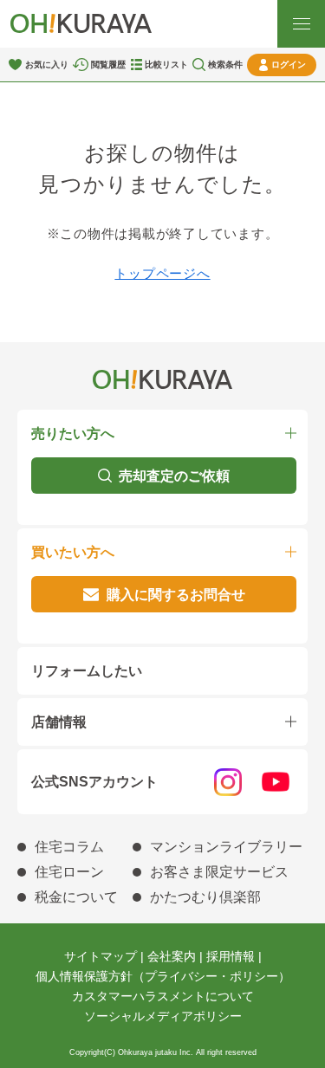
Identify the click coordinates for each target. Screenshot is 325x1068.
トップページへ (162, 273)
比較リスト (166, 64)
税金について (76, 897)
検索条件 (225, 64)
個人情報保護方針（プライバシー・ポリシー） (163, 976)
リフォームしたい (86, 670)
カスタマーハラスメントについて (163, 996)
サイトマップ (100, 956)
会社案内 (171, 956)
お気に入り (46, 64)
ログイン (288, 64)
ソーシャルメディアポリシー (163, 1016)
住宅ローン (69, 871)
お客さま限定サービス (219, 871)
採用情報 (230, 956)
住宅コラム (69, 846)
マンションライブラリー (226, 846)
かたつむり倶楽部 (205, 897)
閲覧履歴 (108, 64)
